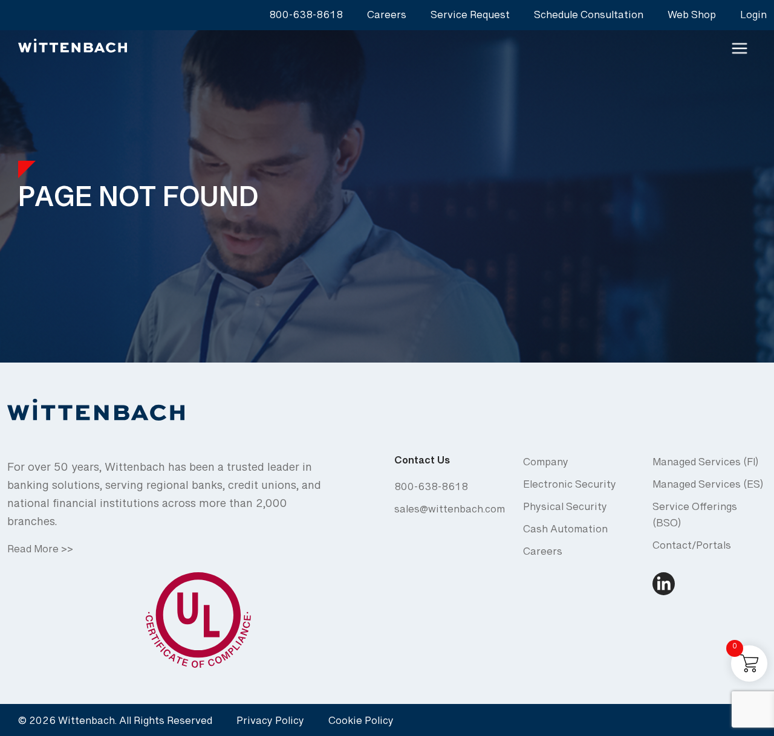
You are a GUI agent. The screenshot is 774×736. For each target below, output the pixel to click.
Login (753, 17)
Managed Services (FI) (705, 465)
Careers (386, 17)
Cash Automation (565, 532)
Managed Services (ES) (707, 487)
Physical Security (565, 509)
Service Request (470, 17)
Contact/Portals (691, 548)
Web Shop (692, 17)
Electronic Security (569, 487)
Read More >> (40, 552)
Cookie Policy (361, 723)
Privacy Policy (270, 723)
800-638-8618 (306, 17)
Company (545, 465)
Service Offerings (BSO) (694, 517)
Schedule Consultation (588, 17)
